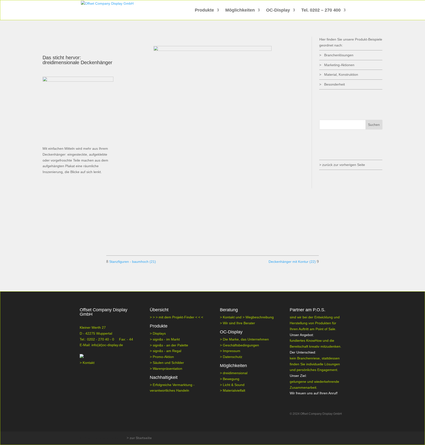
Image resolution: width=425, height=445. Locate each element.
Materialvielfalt (234, 390)
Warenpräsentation (167, 369)
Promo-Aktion (163, 357)
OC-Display (278, 10)
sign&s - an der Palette (170, 345)
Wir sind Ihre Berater (239, 323)
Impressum (231, 351)
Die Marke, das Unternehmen (246, 339)
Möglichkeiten (240, 10)
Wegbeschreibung (259, 317)
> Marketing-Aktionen (336, 65)
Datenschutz (232, 357)
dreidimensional (235, 373)
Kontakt (88, 363)
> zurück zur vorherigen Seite (342, 165)
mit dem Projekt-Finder (177, 317)
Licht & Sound (233, 385)
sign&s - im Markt (166, 339)
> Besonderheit (332, 84)
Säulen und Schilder (168, 363)
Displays (159, 333)
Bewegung (231, 379)
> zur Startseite (139, 438)
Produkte (204, 10)
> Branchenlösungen (336, 55)
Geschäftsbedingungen (241, 345)
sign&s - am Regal (167, 351)
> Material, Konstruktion (338, 74)
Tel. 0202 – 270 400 (321, 10)
